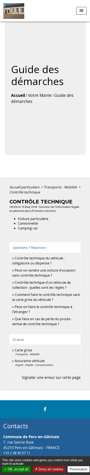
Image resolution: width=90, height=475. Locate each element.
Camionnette (28, 223)
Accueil (18, 95)
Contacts (15, 426)
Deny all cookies (50, 469)
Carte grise (23, 350)
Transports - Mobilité (61, 187)
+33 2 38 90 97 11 (16, 453)
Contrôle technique (24, 192)
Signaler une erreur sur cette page (51, 377)
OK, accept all (17, 469)
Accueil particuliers (24, 187)
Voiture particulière (33, 218)
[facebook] (45, 409)
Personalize (78, 469)
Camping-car (28, 228)
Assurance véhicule (30, 361)
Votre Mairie (39, 95)
